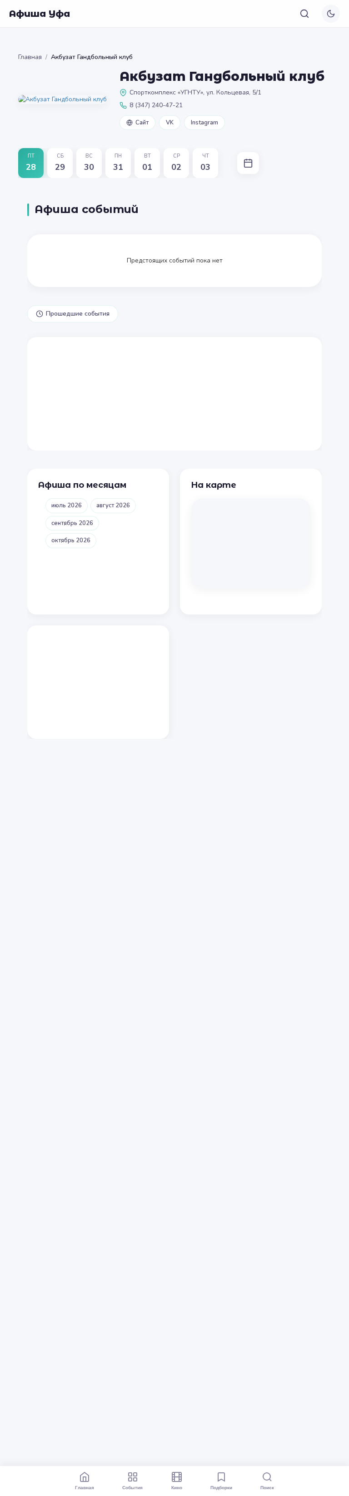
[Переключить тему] (331, 14)
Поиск (267, 1487)
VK (170, 123)
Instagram (204, 123)
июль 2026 (66, 505)
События (132, 1487)
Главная (30, 57)
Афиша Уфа (39, 13)
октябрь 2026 (70, 540)
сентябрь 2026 (72, 523)
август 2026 (113, 505)
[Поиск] (304, 14)
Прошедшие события (78, 313)
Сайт (142, 123)
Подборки (221, 1487)
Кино (176, 1487)
